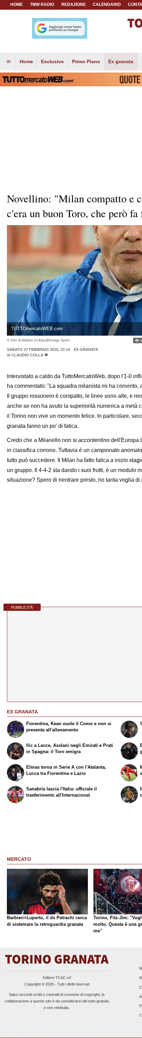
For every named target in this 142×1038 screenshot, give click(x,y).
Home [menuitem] (26, 61)
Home (16, 4)
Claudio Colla (27, 355)
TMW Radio (42, 4)
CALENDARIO (107, 4)
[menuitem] (8, 62)
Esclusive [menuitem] (52, 61)
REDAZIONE (73, 4)
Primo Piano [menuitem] (86, 61)
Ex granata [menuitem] (120, 61)
